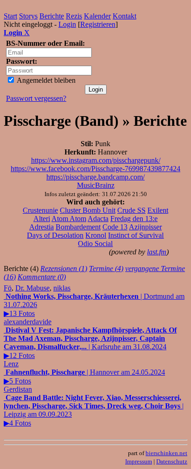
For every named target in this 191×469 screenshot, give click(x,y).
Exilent (157, 210)
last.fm (156, 252)
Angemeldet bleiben (45, 80)
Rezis (74, 16)
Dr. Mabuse (32, 288)
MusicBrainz (96, 185)
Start (10, 16)
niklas (61, 288)
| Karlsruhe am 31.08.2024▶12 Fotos (90, 342)
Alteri (41, 218)
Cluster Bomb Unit (87, 210)
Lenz (11, 364)
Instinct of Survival (136, 235)
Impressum (138, 461)
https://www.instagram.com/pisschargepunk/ (95, 160)
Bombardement (78, 227)
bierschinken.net (166, 453)
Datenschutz (171, 461)
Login (67, 24)
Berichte (51, 16)
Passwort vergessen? (36, 98)
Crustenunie (40, 210)
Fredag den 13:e (134, 218)
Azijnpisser (145, 227)
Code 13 (114, 227)
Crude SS (131, 210)
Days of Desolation (55, 235)
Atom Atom (68, 218)
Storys (28, 16)
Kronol (95, 235)
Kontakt (124, 16)
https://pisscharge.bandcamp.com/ (95, 177)
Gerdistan (18, 389)
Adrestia (41, 227)
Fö (8, 288)
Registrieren (97, 24)
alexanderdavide (27, 322)
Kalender (97, 16)
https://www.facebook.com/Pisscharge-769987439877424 (95, 169)
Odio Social (95, 243)
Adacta (98, 218)
